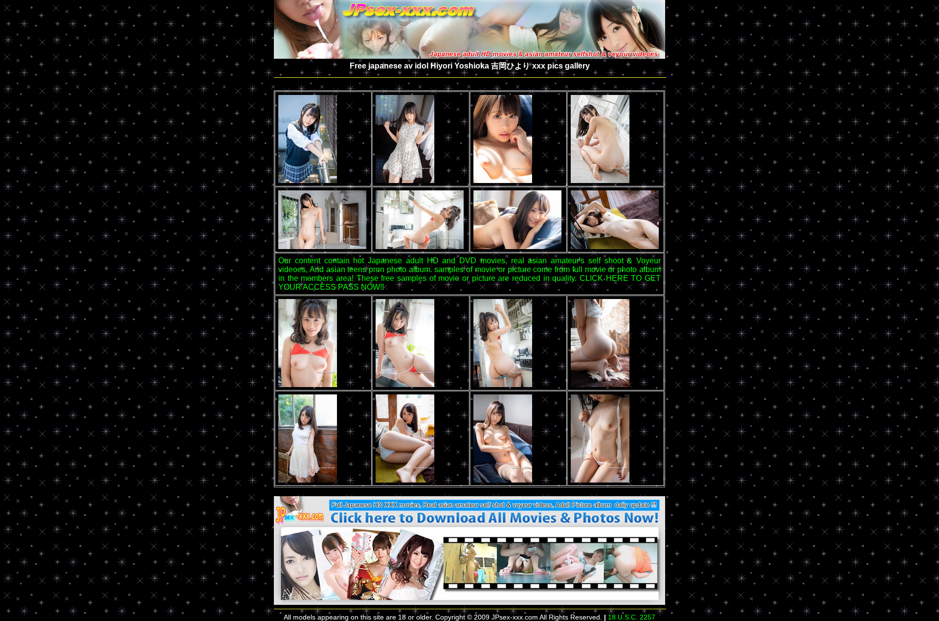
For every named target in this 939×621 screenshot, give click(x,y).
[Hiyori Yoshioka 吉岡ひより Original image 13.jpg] (307, 480)
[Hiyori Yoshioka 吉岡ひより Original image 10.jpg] (405, 384)
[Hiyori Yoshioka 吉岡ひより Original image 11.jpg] (502, 384)
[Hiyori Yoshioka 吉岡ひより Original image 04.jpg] (600, 180)
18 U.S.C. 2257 (631, 617)
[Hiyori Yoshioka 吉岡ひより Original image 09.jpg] (307, 384)
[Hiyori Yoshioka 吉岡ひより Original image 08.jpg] (615, 246)
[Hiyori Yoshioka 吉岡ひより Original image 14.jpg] (405, 480)
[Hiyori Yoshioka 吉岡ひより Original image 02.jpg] (405, 180)
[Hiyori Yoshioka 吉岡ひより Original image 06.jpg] (420, 246)
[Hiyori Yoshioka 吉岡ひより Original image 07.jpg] (517, 246)
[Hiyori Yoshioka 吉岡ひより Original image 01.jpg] (307, 180)
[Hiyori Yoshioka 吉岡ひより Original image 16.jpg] (600, 480)
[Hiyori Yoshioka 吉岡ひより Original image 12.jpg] (600, 384)
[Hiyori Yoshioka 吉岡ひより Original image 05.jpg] (322, 246)
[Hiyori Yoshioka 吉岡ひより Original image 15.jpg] (502, 480)
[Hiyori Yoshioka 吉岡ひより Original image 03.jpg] (502, 180)
